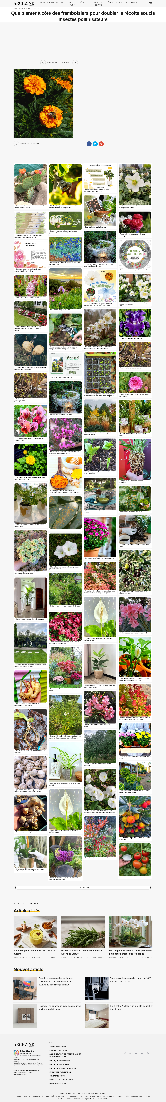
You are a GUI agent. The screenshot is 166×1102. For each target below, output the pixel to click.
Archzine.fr (26, 1045)
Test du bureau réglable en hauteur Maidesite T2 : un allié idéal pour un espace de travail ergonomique (56, 981)
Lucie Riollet (121, 957)
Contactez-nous (57, 1076)
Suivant (67, 63)
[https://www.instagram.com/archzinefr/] (131, 1053)
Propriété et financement (61, 1080)
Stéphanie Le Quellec (30, 957)
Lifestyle (119, 2)
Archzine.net (132, 2)
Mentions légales (57, 1084)
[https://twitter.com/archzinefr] (142, 1053)
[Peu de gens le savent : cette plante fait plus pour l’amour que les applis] (130, 932)
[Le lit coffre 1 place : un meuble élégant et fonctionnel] (97, 1016)
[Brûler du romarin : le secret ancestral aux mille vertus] (83, 932)
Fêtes (110, 2)
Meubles (60, 2)
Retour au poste (29, 144)
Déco (82, 2)
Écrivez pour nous (58, 1050)
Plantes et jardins (31, 9)
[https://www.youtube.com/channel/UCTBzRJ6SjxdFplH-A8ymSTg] (136, 1053)
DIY (88, 2)
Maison (50, 2)
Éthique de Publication (60, 1072)
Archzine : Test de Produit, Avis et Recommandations (65, 1055)
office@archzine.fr (20, 1074)
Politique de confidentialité (62, 1068)
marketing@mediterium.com (29, 1070)
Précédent (52, 63)
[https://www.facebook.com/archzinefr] (125, 1053)
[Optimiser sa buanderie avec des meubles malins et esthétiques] (25, 1016)
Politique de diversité (59, 1060)
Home (16, 9)
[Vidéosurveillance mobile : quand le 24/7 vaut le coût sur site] (97, 989)
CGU (51, 1042)
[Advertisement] (83, 41)
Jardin (42, 2)
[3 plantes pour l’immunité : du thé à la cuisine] (35, 932)
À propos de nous (57, 1046)
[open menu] (150, 3)
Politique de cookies (59, 1064)
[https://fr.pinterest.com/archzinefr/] (148, 1053)
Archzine (24, 4)
